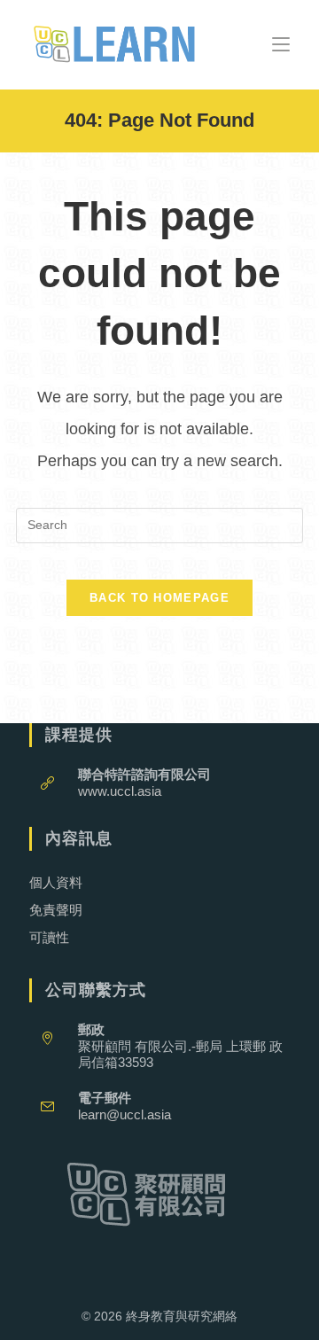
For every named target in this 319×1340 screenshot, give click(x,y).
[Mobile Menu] (281, 43)
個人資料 (55, 882)
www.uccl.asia (119, 791)
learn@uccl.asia (124, 1114)
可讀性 (49, 937)
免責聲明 (55, 909)
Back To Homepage (159, 597)
